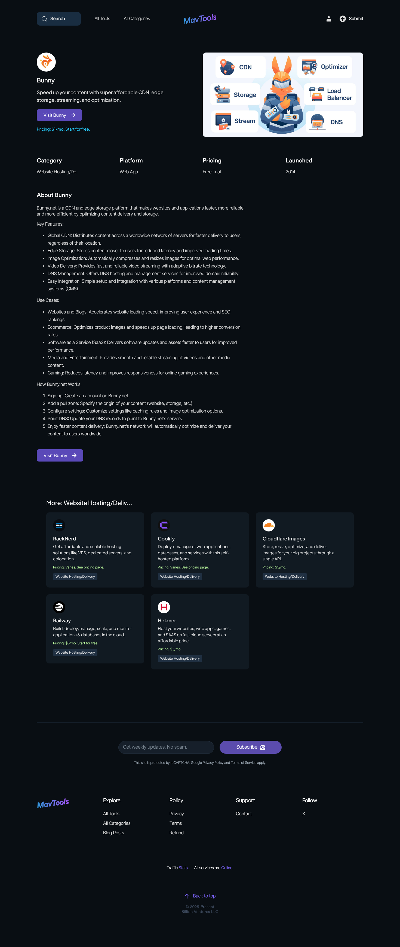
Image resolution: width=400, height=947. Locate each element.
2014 (290, 172)
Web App (129, 172)
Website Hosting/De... (58, 172)
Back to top (204, 896)
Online (226, 867)
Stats (183, 867)
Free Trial (212, 172)
